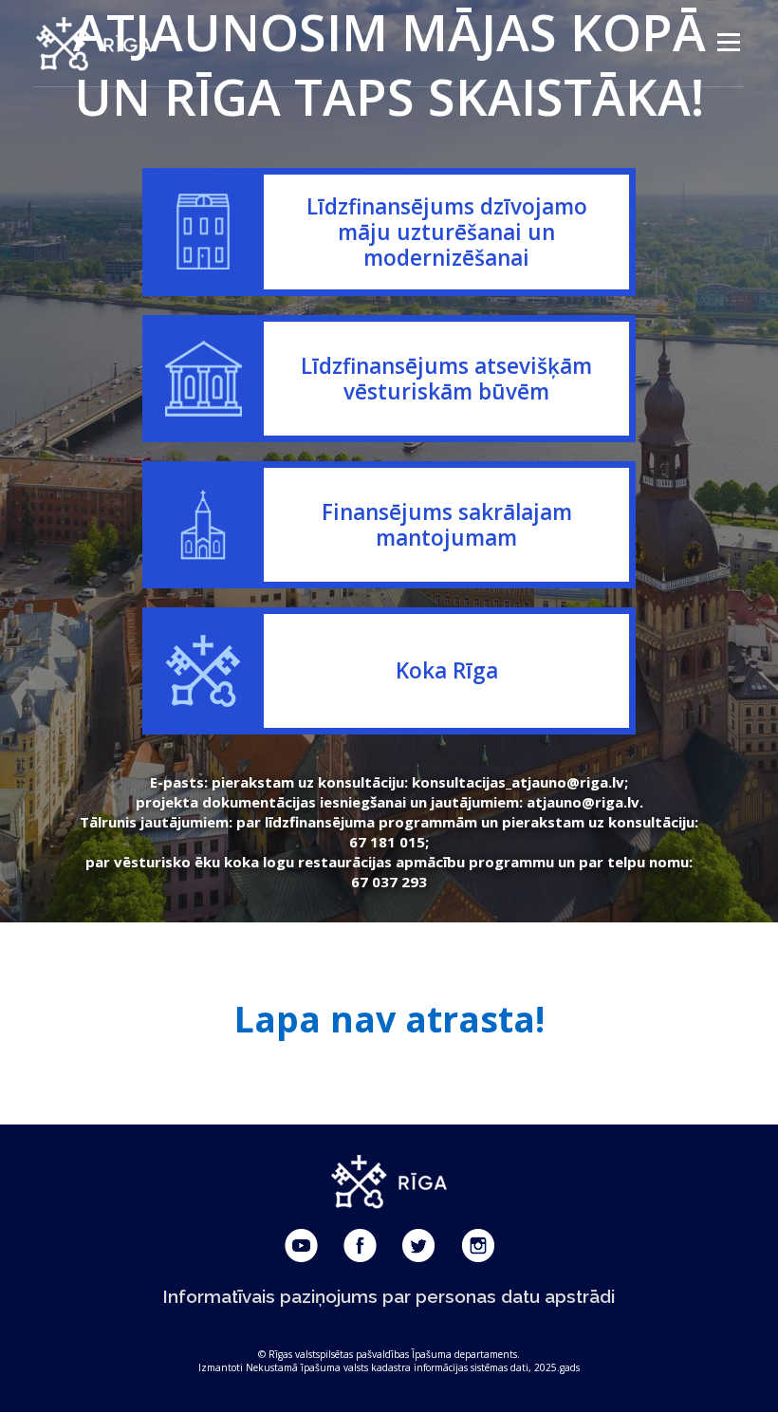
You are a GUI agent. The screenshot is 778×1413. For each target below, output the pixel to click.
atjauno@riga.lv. (585, 801)
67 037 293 (389, 881)
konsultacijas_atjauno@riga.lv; (520, 781)
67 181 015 (387, 841)
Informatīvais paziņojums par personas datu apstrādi (389, 1296)
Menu (728, 42)
